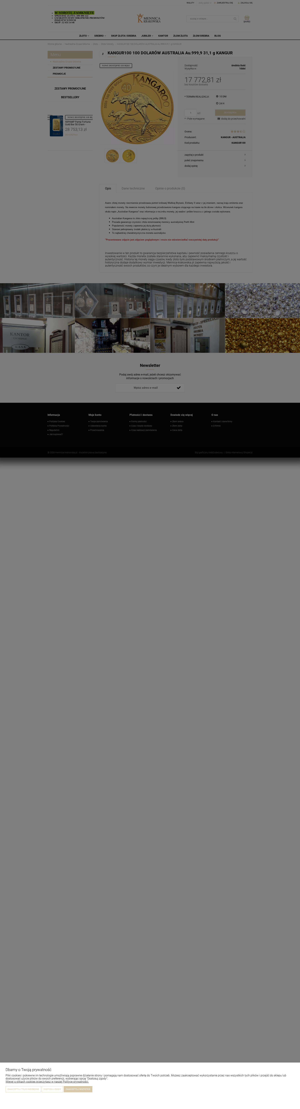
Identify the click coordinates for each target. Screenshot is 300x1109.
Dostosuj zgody (52, 1089)
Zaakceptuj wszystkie (78, 1089)
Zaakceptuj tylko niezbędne (23, 1089)
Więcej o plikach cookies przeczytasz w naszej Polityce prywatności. (47, 1081)
